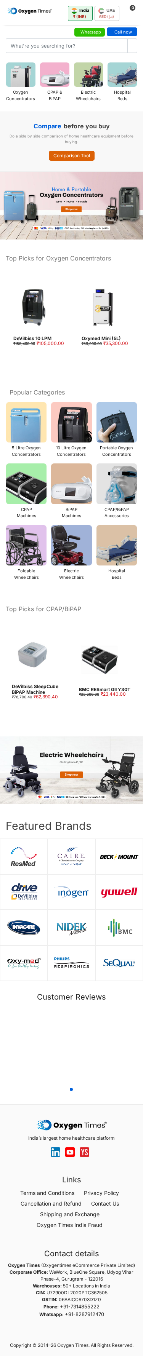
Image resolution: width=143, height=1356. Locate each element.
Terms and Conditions (47, 1193)
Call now (123, 32)
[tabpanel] (71, 1027)
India (81, 13)
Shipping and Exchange (70, 1214)
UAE (107, 13)
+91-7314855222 (80, 1306)
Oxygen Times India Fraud (70, 1225)
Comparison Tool (71, 155)
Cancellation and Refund (51, 1203)
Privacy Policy (101, 1193)
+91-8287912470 (84, 1314)
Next (135, 1046)
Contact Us (105, 1203)
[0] (126, 12)
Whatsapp (90, 32)
